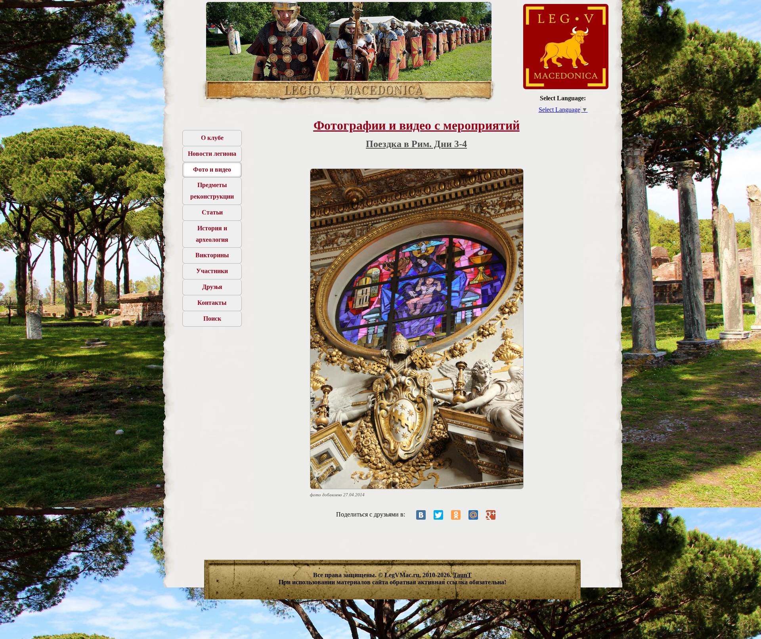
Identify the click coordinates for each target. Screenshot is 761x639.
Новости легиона (212, 153)
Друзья (212, 286)
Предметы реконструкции (212, 191)
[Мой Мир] (473, 515)
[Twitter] (438, 515)
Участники (212, 271)
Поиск (212, 318)
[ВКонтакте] (421, 515)
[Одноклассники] (456, 515)
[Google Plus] (490, 515)
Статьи (212, 212)
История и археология (212, 234)
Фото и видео (212, 169)
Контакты (212, 302)
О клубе (212, 137)
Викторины (212, 255)
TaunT (462, 575)
